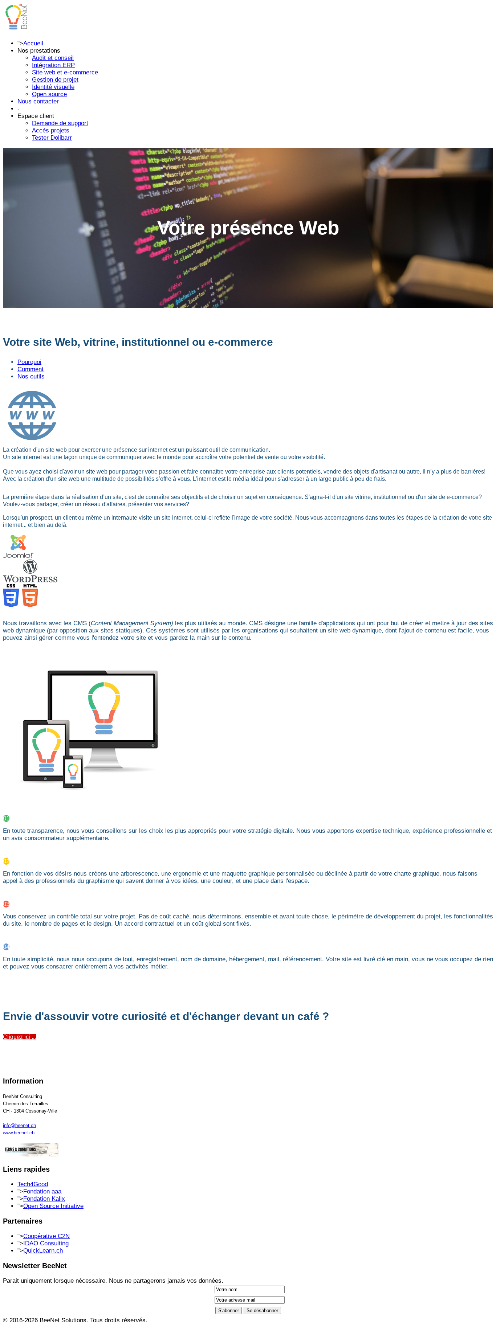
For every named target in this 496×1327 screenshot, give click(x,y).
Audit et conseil (53, 57)
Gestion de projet (55, 79)
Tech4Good (32, 1184)
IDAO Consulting (46, 1243)
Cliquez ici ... (19, 1037)
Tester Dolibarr (52, 137)
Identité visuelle (53, 86)
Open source (49, 94)
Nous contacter (38, 101)
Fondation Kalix (44, 1198)
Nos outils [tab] (31, 376)
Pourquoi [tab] (29, 362)
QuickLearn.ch (43, 1250)
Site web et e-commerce (65, 72)
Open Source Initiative (53, 1206)
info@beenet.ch (19, 1125)
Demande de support (60, 123)
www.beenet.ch (18, 1132)
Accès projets (50, 130)
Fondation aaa (42, 1191)
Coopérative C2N (46, 1236)
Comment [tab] (30, 369)
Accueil (33, 43)
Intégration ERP (53, 65)
